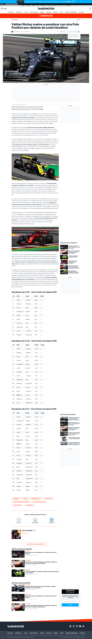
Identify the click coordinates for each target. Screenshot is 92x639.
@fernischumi (22, 31)
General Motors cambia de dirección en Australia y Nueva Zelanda (27, 109)
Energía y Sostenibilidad (71, 12)
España (22, 5)
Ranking (42, 12)
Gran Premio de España (39, 502)
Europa (33, 5)
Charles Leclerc (48, 498)
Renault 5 (59, 5)
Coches (26, 12)
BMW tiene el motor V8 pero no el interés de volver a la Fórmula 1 (27, 107)
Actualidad (11, 12)
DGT (64, 5)
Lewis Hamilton (17, 505)
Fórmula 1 (16, 498)
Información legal (68, 637)
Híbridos (55, 12)
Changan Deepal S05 (51, 5)
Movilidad (81, 12)
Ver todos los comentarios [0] (35, 544)
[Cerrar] (79, 34)
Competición (19, 12)
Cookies (73, 637)
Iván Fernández (16, 31)
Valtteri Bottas (29, 505)
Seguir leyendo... (25, 533)
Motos (61, 12)
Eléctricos (48, 12)
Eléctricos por (8, 4)
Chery (37, 5)
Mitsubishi (28, 5)
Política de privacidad (80, 637)
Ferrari (25, 498)
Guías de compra (34, 12)
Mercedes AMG (36, 498)
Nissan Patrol (43, 5)
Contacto (62, 637)
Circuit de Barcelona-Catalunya (21, 502)
